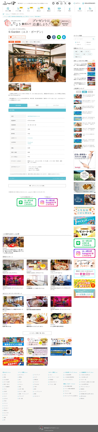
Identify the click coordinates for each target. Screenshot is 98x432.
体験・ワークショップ (23, 393)
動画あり (49, 10)
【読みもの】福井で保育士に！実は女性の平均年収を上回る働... (88, 107)
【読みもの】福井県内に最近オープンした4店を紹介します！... (88, 96)
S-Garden (30, 138)
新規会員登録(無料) (90, 3)
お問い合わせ (83, 396)
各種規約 (82, 389)
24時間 (78, 91)
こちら (29, 192)
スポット (8, 10)
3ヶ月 (90, 91)
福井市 (11, 41)
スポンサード (37, 396)
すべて (78, 42)
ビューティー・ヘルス (54, 377)
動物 (35, 393)
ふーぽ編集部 (6, 386)
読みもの (39, 10)
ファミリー (36, 381)
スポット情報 (52, 372)
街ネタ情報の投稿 (68, 386)
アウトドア (21, 396)
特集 (5, 377)
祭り (20, 379)
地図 (37, 105)
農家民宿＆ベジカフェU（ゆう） (35, 326)
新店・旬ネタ (6, 384)
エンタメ (6, 393)
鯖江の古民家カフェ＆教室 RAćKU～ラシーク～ (13, 310)
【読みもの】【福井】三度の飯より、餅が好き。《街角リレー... (88, 124)
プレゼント (80, 10)
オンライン (21, 374)
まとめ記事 (6, 379)
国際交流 (36, 379)
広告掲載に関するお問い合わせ (87, 393)
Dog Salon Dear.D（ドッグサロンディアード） (61, 288)
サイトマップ (83, 391)
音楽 (20, 386)
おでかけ (6, 398)
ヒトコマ (6, 415)
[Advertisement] (37, 221)
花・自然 (21, 398)
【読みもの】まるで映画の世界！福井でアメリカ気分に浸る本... (88, 146)
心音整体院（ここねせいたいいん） (36, 288)
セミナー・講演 (22, 391)
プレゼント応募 (68, 393)
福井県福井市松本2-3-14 (34, 116)
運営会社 (82, 398)
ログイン (77, 3)
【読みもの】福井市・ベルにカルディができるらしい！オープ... (88, 102)
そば (5, 374)
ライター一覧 (83, 379)
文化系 (5, 391)
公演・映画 (21, 389)
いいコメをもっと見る (58, 178)
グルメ (28, 10)
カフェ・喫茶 (25, 41)
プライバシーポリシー (85, 386)
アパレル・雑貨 (52, 384)
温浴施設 (51, 379)
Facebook (30, 142)
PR (4, 419)
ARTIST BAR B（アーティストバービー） (13, 288)
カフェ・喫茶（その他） (35, 41)
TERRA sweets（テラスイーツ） (35, 272)
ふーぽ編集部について (86, 372)
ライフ (5, 396)
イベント (18, 10)
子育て (69, 10)
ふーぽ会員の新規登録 (69, 377)
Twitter (29, 143)
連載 (5, 417)
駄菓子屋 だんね (7, 326)
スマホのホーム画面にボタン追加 (87, 381)
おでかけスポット (53, 381)
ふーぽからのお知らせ (85, 374)
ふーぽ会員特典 (68, 374)
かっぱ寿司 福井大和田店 (57, 326)
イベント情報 (22, 372)
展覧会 (20, 377)
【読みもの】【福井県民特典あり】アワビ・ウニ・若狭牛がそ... (88, 130)
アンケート (67, 391)
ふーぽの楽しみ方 (84, 377)
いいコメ (56, 105)
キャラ (35, 377)
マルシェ (21, 384)
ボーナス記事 (90, 10)
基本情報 (18, 105)
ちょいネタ (6, 412)
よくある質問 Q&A (84, 384)
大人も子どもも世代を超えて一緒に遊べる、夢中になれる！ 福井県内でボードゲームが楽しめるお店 (13, 251)
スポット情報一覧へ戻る (38, 333)
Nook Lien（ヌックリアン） (10, 272)
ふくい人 (6, 405)
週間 (84, 91)
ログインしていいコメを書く (38, 185)
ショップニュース (38, 391)
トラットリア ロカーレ (56, 272)
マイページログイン (69, 379)
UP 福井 (59, 10)
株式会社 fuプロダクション (51, 427)
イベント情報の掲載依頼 (70, 388)
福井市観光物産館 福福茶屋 (34, 309)
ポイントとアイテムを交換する (71, 395)
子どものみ (36, 384)
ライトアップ (37, 374)
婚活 (35, 389)
